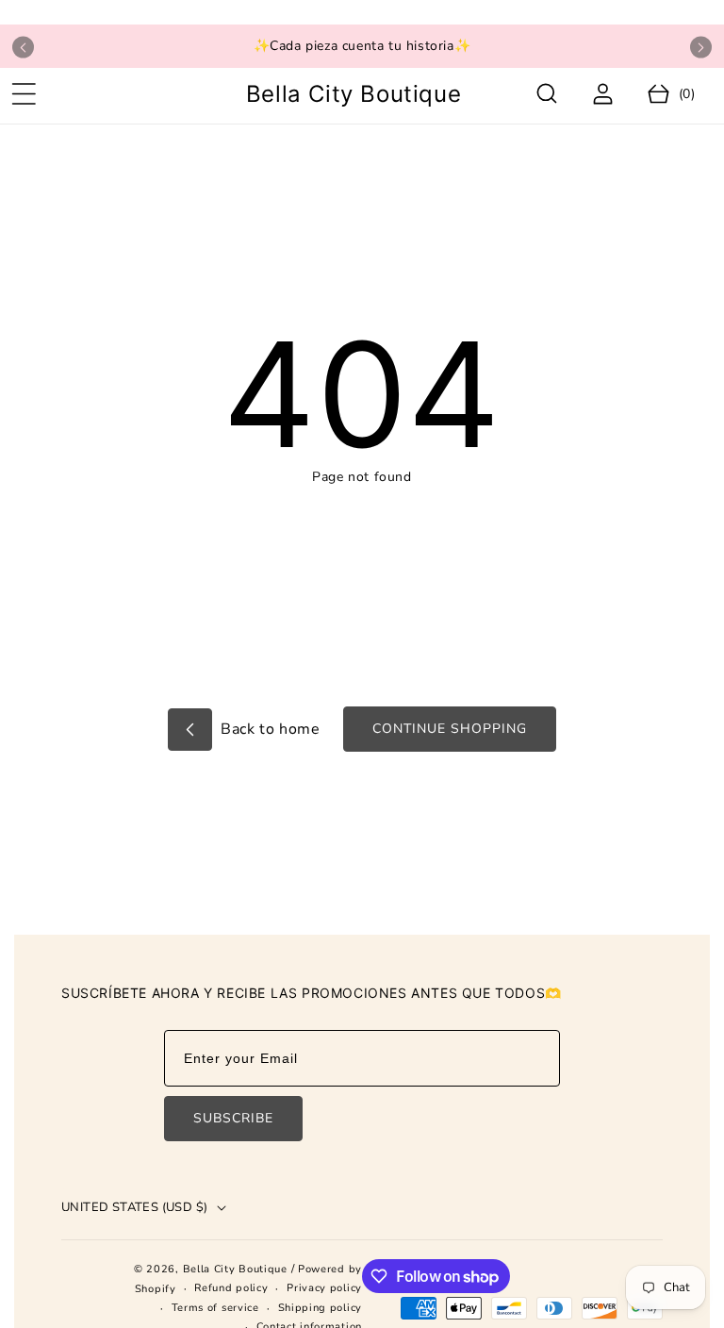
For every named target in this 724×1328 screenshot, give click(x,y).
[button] (23, 94)
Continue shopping (449, 729)
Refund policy (231, 1288)
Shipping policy (320, 1308)
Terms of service (215, 1308)
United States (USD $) (134, 1207)
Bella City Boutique (237, 1269)
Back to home (269, 729)
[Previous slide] (23, 47)
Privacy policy (324, 1288)
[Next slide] (701, 47)
